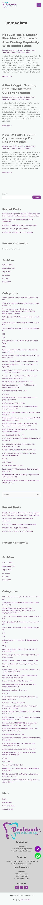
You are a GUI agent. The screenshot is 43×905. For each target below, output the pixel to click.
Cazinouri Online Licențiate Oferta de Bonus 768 (20, 361)
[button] (38, 856)
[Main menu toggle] (39, 5)
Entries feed (7, 802)
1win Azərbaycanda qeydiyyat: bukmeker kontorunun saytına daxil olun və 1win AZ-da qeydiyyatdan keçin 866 (18, 311)
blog (4, 346)
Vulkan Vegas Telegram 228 (12, 466)
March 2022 (6, 282)
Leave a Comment (9, 50)
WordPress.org (7, 809)
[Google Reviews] (26, 887)
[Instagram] (21, 887)
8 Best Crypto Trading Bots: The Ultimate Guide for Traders (19, 89)
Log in (4, 799)
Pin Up (4, 459)
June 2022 (6, 275)
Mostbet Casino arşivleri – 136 (13, 403)
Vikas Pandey (25, 900)
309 (3, 334)
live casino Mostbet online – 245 (14, 391)
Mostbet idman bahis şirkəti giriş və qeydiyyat (19, 225)
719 (3, 337)
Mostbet (5, 394)
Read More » (7, 76)
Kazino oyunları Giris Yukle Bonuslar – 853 (17, 382)
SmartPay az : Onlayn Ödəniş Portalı (15, 229)
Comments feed (8, 806)
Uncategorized (7, 462)
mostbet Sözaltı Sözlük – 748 (13, 435)
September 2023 (8, 268)
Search (4, 194)
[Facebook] (17, 887)
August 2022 (6, 272)
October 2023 (7, 265)
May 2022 (5, 278)
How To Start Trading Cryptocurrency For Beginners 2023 (19, 138)
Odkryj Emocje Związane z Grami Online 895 (18, 450)
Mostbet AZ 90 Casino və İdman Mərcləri (17, 232)
